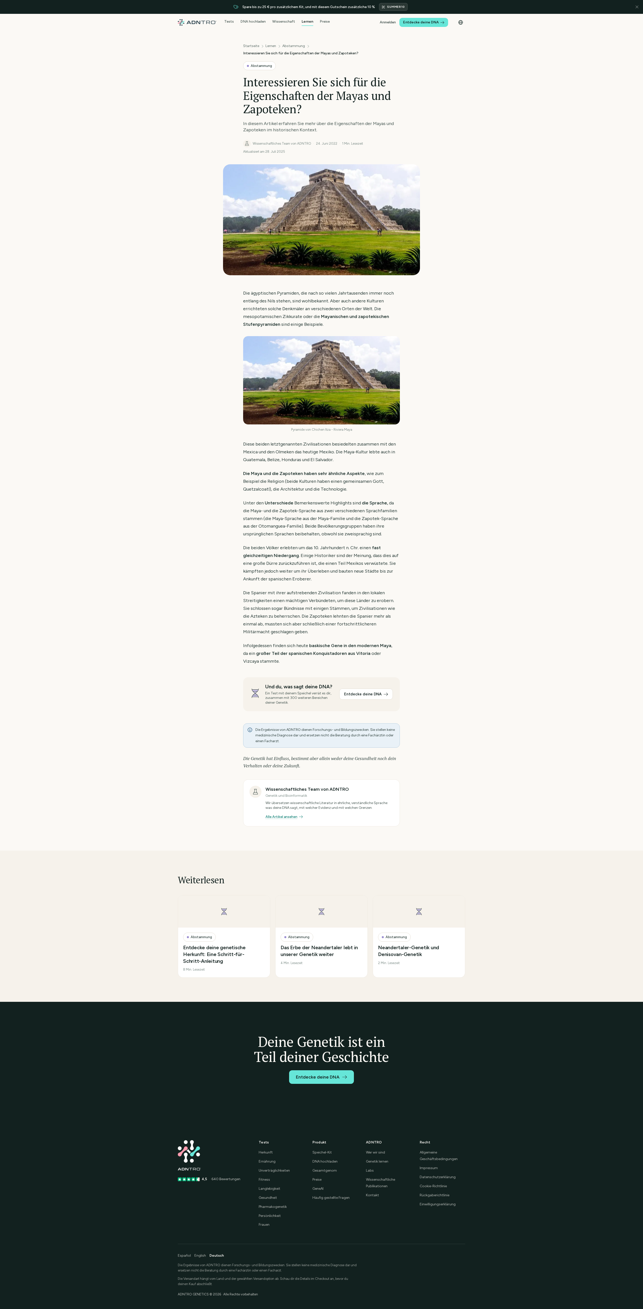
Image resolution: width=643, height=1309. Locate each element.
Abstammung (293, 46)
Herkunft (266, 1152)
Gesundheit (268, 1198)
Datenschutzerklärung (438, 1177)
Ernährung (267, 1161)
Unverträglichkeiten (274, 1170)
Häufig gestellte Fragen (331, 1198)
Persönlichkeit (270, 1216)
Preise (325, 22)
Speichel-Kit (322, 1152)
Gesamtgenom (324, 1170)
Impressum (429, 1168)
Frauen (264, 1224)
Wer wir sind (375, 1152)
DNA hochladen (253, 22)
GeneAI (318, 1188)
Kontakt (372, 1195)
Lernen (307, 22)
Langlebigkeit (269, 1188)
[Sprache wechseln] (460, 22)
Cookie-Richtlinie (433, 1186)
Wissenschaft (283, 22)
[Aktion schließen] (637, 7)
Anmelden (388, 22)
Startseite (251, 46)
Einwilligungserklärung (438, 1204)
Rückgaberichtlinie (434, 1195)
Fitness (264, 1179)
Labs (370, 1170)
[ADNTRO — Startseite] (197, 22)
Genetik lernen (377, 1161)
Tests (229, 22)
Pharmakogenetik (273, 1207)
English (200, 1255)
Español (184, 1255)
